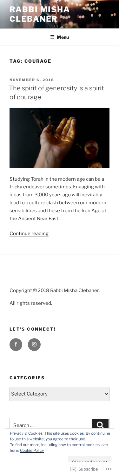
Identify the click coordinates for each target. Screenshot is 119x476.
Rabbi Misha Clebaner (40, 14)
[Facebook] (16, 344)
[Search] (100, 425)
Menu (63, 37)
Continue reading (29, 233)
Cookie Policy (32, 450)
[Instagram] (34, 344)
